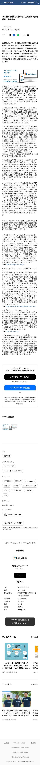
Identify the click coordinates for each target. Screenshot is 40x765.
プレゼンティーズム (29, 486)
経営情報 (7, 456)
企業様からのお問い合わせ (20, 752)
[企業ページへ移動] (20, 559)
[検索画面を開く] (37, 2)
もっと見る (34, 637)
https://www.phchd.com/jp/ (15, 264)
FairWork (29, 490)
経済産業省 (7, 481)
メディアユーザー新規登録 (20, 388)
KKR (5, 490)
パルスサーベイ (16, 490)
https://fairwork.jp (23, 587)
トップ (5, 543)
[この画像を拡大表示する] (9, 427)
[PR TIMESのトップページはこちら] (8, 3)
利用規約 (33, 743)
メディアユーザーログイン (20, 377)
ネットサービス (9, 466)
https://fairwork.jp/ (12, 331)
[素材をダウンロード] (24, 35)
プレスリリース (15, 543)
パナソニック (30, 481)
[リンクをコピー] (28, 35)
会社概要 (6, 743)
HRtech (16, 486)
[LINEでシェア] (18, 35)
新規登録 (31, 3)
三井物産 (18, 481)
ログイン (23, 3)
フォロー (20, 575)
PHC (5, 495)
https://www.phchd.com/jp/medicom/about (21, 306)
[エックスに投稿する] (10, 35)
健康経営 (7, 486)
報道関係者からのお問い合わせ (20, 748)
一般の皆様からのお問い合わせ (20, 757)
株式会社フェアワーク (30, 543)
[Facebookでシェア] (14, 35)
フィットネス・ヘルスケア (13, 471)
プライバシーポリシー (20, 743)
